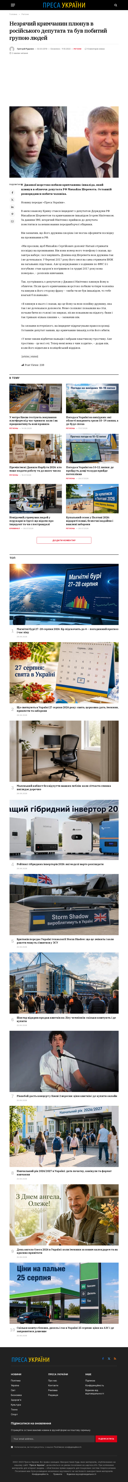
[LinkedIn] (12, 207)
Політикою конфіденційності (67, 1447)
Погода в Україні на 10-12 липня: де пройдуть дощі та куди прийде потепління (90, 471)
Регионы (13, 428)
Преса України (37, 1465)
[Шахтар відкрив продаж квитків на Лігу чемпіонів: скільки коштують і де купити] (64, 983)
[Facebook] (12, 193)
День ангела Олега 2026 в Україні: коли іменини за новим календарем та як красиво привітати (67, 1251)
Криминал (14, 528)
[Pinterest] (12, 214)
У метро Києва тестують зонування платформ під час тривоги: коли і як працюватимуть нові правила (33, 421)
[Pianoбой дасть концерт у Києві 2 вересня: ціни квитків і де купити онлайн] (64, 1061)
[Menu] (13, 5)
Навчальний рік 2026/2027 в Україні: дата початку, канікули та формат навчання (64, 1173)
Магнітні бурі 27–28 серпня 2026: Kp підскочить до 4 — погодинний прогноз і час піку (67, 630)
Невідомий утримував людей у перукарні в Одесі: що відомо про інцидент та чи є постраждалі (31, 521)
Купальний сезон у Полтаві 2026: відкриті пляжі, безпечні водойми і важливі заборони (89, 521)
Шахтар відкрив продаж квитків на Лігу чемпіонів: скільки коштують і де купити (66, 1019)
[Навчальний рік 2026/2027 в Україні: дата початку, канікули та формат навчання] (64, 1136)
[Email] (12, 221)
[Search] (115, 5)
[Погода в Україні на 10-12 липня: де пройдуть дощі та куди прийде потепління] (92, 448)
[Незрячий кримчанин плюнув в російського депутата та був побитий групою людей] (64, 142)
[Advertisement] (64, 78)
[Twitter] (12, 200)
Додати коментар (64, 540)
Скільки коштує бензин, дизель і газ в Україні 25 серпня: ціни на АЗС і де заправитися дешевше (65, 1329)
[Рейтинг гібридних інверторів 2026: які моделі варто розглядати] (64, 829)
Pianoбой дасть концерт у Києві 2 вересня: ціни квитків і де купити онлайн (67, 1096)
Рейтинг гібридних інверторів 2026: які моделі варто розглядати (60, 864)
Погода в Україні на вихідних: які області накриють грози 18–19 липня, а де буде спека (92, 421)
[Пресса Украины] (64, 5)
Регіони (77, 49)
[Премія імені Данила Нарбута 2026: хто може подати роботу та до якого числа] (35, 448)
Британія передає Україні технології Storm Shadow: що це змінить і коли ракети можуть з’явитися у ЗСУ (65, 941)
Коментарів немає (96, 49)
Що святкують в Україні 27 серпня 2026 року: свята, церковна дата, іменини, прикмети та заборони (67, 709)
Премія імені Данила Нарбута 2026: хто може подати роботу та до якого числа (35, 469)
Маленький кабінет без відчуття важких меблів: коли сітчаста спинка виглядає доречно (64, 787)
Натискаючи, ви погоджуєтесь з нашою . (48, 1447)
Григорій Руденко (25, 49)
